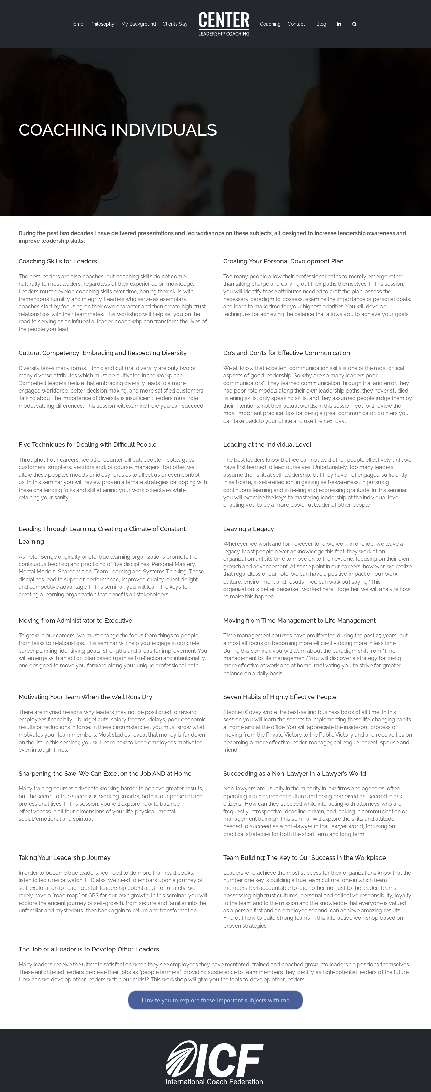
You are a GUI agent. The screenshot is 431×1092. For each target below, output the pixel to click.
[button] (372, 24)
